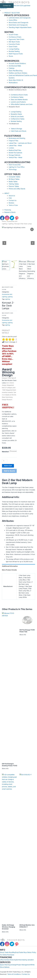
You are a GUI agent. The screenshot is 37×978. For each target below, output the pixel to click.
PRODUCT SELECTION (12, 13)
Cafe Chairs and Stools (18, 131)
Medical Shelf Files (15, 150)
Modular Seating (14, 51)
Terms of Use (13, 205)
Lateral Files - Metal (15, 145)
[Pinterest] (17, 218)
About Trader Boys (6, 952)
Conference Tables (17, 97)
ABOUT (6, 193)
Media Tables (13, 181)
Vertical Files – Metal (15, 157)
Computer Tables (14, 177)
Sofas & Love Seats (17, 116)
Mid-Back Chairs (14, 42)
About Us (12, 196)
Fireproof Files (13, 141)
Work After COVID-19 (16, 80)
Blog (13, 952)
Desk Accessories (15, 165)
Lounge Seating (14, 49)
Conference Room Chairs (19, 95)
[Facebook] (2, 218)
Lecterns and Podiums (18, 102)
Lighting (10, 224)
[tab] (18, 566)
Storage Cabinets (14, 155)
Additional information (10, 566)
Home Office (13, 20)
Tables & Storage (16, 129)
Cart (5, 8)
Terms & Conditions (14, 974)
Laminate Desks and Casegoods (19, 18)
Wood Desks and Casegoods (18, 22)
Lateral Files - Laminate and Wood (20, 143)
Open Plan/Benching (15, 71)
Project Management (24, 965)
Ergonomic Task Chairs (16, 39)
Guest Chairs (13, 46)
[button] (33, 243)
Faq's (17, 952)
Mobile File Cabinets (15, 153)
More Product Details (9, 570)
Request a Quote (9, 212)
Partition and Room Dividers (18, 73)
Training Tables (14, 184)
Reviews (11, 203)
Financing (7, 210)
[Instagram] (7, 218)
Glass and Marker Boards (19, 99)
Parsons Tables (14, 186)
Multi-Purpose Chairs (16, 54)
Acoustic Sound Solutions (17, 63)
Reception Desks (16, 114)
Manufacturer (7, 452)
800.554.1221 (18, 5)
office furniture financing (8, 960)
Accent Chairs (13, 35)
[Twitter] (12, 218)
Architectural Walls (15, 66)
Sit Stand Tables (14, 179)
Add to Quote (9, 471)
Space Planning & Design (8, 965)
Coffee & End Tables (17, 119)
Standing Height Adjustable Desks (20, 27)
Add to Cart (8, 466)
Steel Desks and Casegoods (18, 25)
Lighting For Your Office (16, 167)
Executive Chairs (14, 44)
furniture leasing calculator (25, 960)
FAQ (10, 198)
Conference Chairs (15, 37)
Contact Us (7, 5)
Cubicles (11, 68)
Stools (11, 56)
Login (25, 5)
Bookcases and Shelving (17, 138)
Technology (13, 169)
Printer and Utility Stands (17, 189)
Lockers (11, 148)
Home (4, 221)
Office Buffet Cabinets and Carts (21, 104)
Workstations (13, 82)
